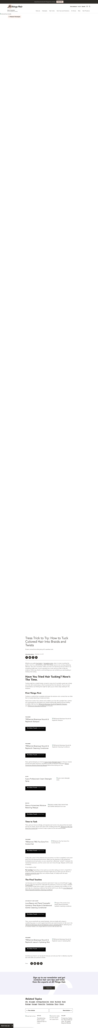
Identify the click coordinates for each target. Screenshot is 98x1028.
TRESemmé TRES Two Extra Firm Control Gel (36, 843)
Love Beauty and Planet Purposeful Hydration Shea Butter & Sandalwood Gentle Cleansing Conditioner (38, 905)
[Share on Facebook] (26, 657)
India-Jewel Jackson (29, 654)
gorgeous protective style (32, 873)
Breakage (28, 1004)
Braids (64, 1002)
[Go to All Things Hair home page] (15, 6)
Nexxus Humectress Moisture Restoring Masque (35, 806)
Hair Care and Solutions (63, 11)
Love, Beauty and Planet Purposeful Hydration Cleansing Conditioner (48, 889)
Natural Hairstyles (15, 17)
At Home (73, 11)
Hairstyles (44, 11)
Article (52, 1002)
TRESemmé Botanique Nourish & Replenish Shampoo (37, 720)
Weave (56, 1004)
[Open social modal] (87, 6)
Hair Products (86, 11)
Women (61, 1004)
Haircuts (38, 11)
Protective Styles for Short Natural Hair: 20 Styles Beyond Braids (66, 1020)
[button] (35, 729)
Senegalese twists (48, 663)
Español (83, 6)
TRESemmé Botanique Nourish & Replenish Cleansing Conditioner (37, 747)
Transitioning (49, 1004)
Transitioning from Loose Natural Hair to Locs (41, 1020)
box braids (39, 663)
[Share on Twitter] (30, 657)
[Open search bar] (90, 6)
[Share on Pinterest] (33, 657)
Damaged (34, 1004)
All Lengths (32, 1002)
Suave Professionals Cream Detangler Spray (38, 780)
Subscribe (59, 2)
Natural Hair (41, 1004)
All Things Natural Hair (42, 1002)
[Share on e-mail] (36, 657)
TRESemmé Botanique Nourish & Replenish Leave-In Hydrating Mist (37, 941)
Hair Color (52, 11)
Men (79, 11)
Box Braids (58, 1002)
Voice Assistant (73, 6)
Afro (26, 1002)
